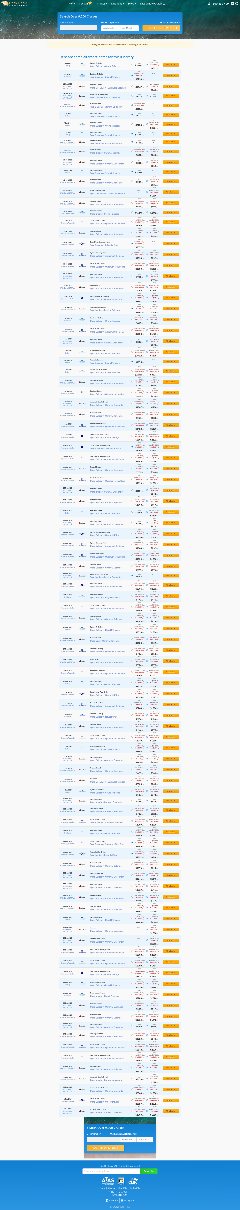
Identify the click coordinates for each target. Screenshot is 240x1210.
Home (72, 3)
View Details (170, 65)
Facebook (113, 1200)
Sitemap (112, 1188)
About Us (122, 1188)
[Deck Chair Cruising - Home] (14, 3)
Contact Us (135, 1188)
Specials (83, 3)
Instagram (129, 1200)
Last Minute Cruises (151, 3)
